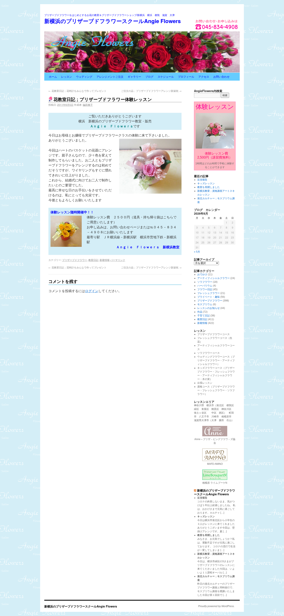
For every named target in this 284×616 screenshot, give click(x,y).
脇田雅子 (88, 104)
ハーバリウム (204, 285)
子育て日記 (203, 315)
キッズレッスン (206, 183)
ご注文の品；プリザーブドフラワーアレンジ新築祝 (151, 90)
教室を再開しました (208, 187)
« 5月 (197, 251)
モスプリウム (204, 304)
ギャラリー (134, 77)
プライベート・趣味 (208, 296)
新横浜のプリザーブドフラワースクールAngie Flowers (112, 21)
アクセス (203, 77)
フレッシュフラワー (208, 293)
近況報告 (202, 179)
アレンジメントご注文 (109, 77)
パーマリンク (117, 260)
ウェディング (84, 77)
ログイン (91, 291)
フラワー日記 (204, 289)
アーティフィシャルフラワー (213, 278)
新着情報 (105, 260)
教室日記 (93, 260)
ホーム (53, 77)
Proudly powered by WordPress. (216, 606)
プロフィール (186, 77)
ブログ (149, 77)
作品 (199, 311)
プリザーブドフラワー (74, 260)
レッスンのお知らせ (208, 308)
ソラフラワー (204, 281)
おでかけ (202, 274)
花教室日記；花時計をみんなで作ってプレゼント (77, 90)
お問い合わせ (221, 77)
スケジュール (166, 77)
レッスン (66, 77)
